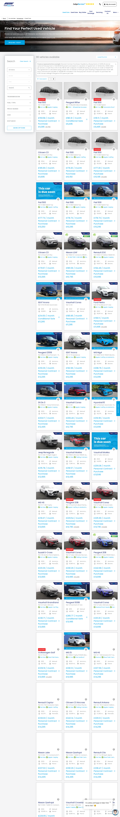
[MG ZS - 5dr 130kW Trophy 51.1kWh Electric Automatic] (77, 641)
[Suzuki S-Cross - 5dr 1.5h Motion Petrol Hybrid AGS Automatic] (49, 541)
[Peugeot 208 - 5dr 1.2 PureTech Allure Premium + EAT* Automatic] (77, 491)
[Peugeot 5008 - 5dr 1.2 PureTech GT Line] (77, 590)
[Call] (99, 4)
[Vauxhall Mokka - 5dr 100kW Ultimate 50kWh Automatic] (77, 440)
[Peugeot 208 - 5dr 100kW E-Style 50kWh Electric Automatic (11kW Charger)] (105, 541)
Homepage (20, 18)
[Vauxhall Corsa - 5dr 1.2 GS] (77, 290)
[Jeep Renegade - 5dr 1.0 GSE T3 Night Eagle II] (49, 440)
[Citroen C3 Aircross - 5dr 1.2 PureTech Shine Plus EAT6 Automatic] (77, 691)
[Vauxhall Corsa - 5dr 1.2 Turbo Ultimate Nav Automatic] (77, 541)
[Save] (58, 99)
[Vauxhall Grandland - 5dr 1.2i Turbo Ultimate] (49, 590)
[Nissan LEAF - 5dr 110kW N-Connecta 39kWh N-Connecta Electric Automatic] (77, 240)
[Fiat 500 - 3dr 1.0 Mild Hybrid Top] (49, 190)
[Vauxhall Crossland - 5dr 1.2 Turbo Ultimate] (77, 791)
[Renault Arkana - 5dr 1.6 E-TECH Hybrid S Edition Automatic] (105, 691)
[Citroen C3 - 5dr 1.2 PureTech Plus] (49, 240)
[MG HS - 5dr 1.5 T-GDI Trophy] (49, 491)
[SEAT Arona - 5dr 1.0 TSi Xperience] (77, 340)
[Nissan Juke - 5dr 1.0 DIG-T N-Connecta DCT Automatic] (49, 740)
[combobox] (19, 70)
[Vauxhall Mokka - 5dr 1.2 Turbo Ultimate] (105, 440)
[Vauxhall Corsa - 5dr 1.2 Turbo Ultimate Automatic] (105, 590)
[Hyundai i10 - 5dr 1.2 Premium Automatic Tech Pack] (105, 390)
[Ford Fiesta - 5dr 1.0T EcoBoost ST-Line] (105, 290)
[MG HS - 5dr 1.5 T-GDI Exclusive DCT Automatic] (105, 641)
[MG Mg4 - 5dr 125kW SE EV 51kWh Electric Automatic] (105, 340)
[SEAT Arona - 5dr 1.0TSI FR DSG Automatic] (49, 290)
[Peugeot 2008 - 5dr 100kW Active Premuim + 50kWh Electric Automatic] (49, 340)
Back (4, 18)
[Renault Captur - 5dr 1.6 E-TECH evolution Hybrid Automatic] (49, 691)
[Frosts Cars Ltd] (9, 4)
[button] (53, 79)
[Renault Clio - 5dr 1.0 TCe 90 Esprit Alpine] (105, 740)
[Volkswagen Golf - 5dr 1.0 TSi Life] (49, 641)
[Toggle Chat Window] (115, 812)
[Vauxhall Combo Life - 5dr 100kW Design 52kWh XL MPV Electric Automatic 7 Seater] (105, 791)
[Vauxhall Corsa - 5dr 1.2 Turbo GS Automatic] (105, 491)
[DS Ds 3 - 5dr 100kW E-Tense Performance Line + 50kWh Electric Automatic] (49, 390)
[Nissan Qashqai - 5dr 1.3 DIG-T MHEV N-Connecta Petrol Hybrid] (77, 740)
